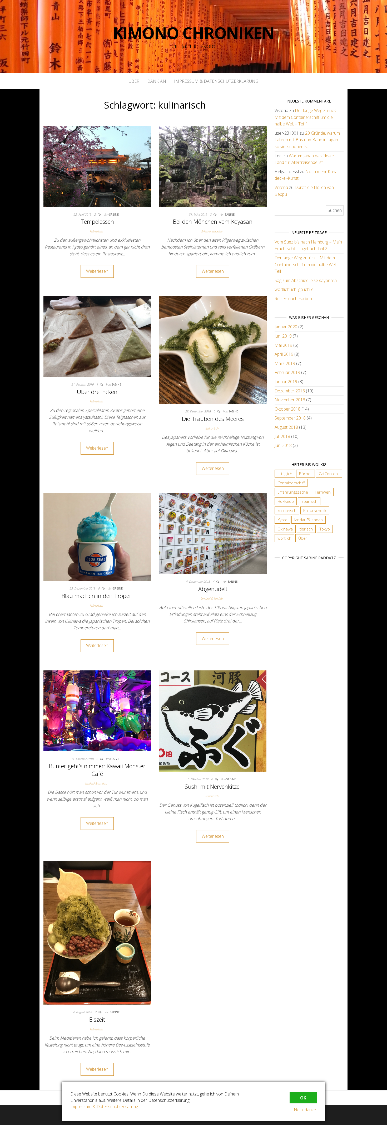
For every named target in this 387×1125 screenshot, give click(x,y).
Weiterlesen (97, 271)
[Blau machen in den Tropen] (97, 536)
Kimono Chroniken (193, 33)
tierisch (306, 529)
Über (133, 81)
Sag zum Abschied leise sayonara (306, 280)
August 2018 (286, 427)
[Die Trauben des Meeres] (213, 349)
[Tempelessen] (97, 166)
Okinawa (285, 529)
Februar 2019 (287, 372)
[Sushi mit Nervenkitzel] (213, 720)
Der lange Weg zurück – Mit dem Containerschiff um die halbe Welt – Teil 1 (307, 117)
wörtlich (284, 538)
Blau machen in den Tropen (97, 596)
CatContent (329, 473)
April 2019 (284, 354)
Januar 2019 (286, 381)
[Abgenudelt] (213, 533)
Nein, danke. (305, 1110)
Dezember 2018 (290, 391)
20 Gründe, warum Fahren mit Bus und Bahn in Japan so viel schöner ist (307, 139)
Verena (281, 187)
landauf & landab (212, 598)
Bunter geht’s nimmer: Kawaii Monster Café (97, 769)
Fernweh (323, 492)
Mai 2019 (283, 345)
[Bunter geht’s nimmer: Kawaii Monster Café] (97, 710)
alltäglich (284, 473)
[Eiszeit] (97, 932)
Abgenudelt (212, 589)
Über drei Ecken (97, 392)
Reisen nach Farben (293, 298)
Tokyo (325, 529)
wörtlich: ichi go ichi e (294, 289)
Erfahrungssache (211, 231)
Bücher (305, 473)
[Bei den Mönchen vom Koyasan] (213, 166)
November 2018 (290, 400)
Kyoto (282, 519)
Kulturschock (314, 510)
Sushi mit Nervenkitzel (213, 786)
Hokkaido (285, 501)
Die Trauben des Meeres (213, 418)
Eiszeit (97, 1019)
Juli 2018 (282, 436)
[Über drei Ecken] (97, 336)
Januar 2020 (286, 327)
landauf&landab (308, 519)
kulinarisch (96, 231)
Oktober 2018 (287, 409)
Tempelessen (97, 221)
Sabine (114, 214)
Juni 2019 (283, 336)
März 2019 (285, 363)
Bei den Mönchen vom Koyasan (212, 221)
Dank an (156, 81)
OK (303, 1098)
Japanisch (309, 501)
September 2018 (290, 418)
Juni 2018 (283, 445)
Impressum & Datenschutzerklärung (216, 81)
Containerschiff (291, 482)
